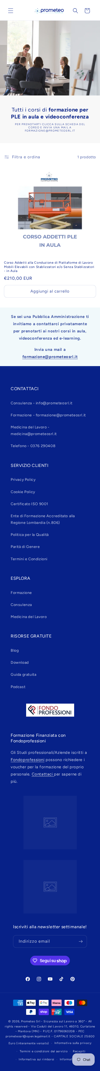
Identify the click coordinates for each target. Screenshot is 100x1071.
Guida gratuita (23, 674)
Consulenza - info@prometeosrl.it (41, 403)
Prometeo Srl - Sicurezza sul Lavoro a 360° (53, 1021)
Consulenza (21, 604)
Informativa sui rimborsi (36, 1059)
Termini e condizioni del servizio (43, 1051)
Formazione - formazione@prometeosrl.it (48, 415)
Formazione (21, 592)
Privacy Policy (23, 479)
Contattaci (43, 774)
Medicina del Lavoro (29, 617)
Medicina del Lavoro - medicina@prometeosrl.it (34, 430)
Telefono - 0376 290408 (33, 446)
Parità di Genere (25, 546)
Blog (15, 650)
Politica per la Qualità (30, 534)
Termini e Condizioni (29, 559)
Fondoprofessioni (28, 759)
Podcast (18, 687)
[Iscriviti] (81, 941)
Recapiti (79, 1051)
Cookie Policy (23, 492)
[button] (11, 11)
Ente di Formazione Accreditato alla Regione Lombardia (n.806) (43, 519)
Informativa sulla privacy (73, 1043)
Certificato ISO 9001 (29, 504)
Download (20, 662)
